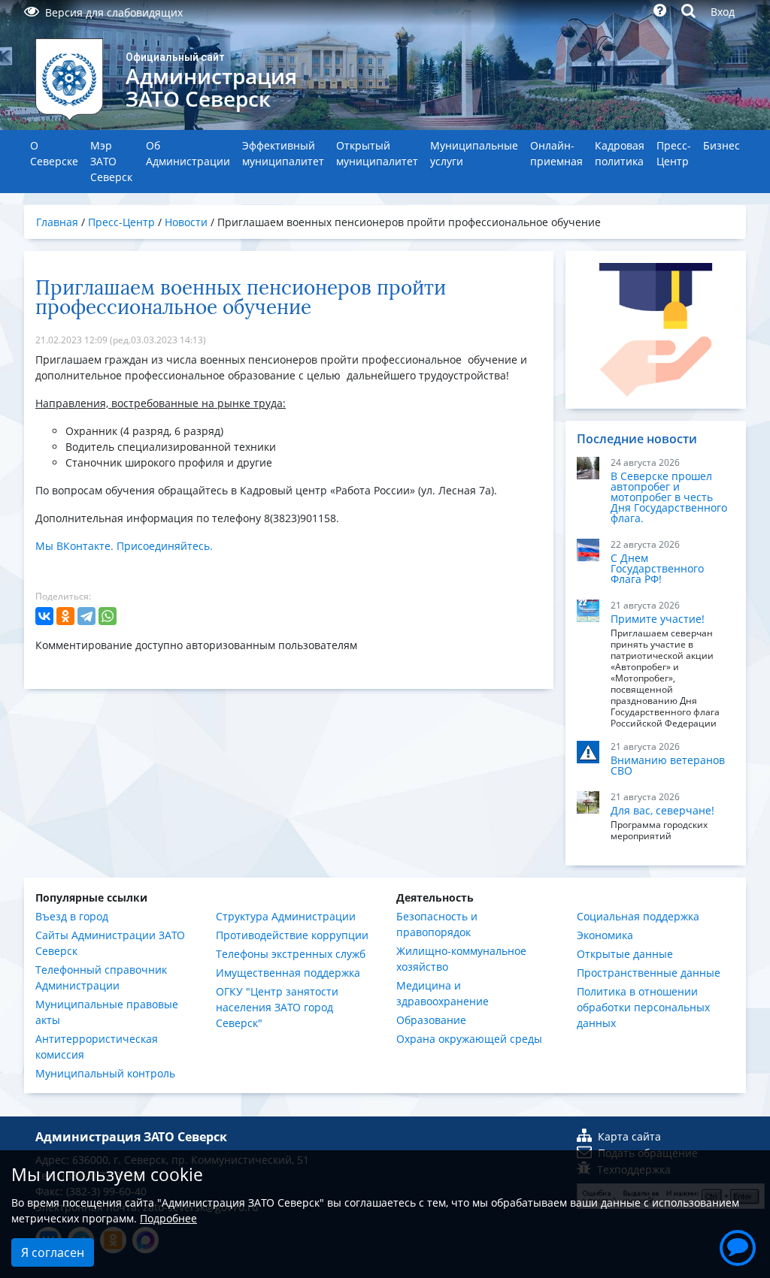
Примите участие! (658, 619)
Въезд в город (71, 916)
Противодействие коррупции (292, 935)
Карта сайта (629, 1136)
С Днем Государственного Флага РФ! (657, 568)
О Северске (54, 153)
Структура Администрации (286, 916)
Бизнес (721, 145)
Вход (723, 12)
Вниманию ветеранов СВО (668, 765)
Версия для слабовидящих (114, 12)
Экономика (605, 935)
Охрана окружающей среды (469, 1039)
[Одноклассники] (65, 616)
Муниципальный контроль (105, 1073)
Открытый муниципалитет (377, 153)
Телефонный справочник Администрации (101, 977)
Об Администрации (188, 153)
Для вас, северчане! (662, 810)
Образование (431, 1020)
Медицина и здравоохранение (442, 993)
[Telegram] (86, 616)
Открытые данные (625, 954)
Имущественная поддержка (288, 972)
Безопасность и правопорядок (436, 924)
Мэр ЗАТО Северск (111, 161)
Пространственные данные (648, 972)
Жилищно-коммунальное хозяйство (461, 959)
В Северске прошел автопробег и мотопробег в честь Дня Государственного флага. (669, 497)
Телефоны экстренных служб (290, 954)
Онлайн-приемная (556, 153)
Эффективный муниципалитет (283, 153)
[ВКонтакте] (44, 616)
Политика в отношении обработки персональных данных (643, 1007)
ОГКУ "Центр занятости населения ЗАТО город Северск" (277, 1007)
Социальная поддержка (638, 916)
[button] (738, 1246)
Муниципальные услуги (474, 153)
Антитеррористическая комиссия (96, 1047)
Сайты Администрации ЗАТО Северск (110, 943)
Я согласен (52, 1252)
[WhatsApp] (108, 616)
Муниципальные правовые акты (106, 1012)
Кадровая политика (619, 153)
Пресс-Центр (673, 153)
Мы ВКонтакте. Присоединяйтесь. (124, 546)
